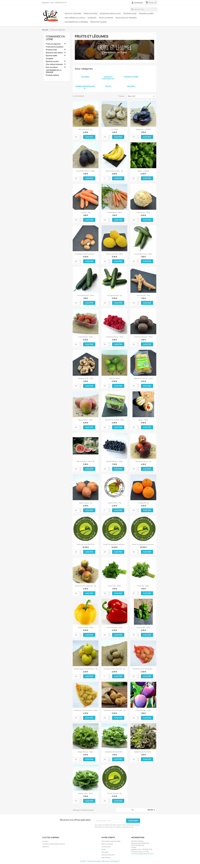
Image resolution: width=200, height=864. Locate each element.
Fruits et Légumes (73, 13)
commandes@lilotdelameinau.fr (142, 854)
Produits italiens (98, 22)
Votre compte (108, 837)
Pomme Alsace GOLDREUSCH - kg (86, 669)
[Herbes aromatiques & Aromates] (85, 84)
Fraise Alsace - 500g (85, 337)
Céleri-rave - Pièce (143, 212)
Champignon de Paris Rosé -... (85, 254)
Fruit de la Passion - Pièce (143, 337)
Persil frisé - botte (114, 586)
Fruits (108, 86)
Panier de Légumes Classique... (114, 544)
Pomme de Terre (131, 77)
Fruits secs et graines (126, 18)
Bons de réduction (108, 855)
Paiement (45, 847)
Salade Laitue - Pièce (85, 793)
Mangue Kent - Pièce (85, 420)
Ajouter (89, 137)
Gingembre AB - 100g (85, 378)
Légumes (85, 77)
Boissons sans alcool (110, 13)
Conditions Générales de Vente (53, 844)
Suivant (152, 810)
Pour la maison (106, 18)
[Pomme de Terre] (131, 74)
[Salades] (131, 84)
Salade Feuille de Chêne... (114, 752)
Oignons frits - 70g (114, 503)
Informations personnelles (111, 841)
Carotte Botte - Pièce (114, 212)
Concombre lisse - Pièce (143, 254)
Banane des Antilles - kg (114, 171)
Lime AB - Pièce (114, 378)
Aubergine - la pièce (143, 129)
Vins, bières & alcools (75, 18)
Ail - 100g (114, 129)
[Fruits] (108, 84)
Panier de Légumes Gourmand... (143, 544)
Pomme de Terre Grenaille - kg (114, 710)
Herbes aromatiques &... (85, 87)
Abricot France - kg (85, 129)
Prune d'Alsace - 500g (143, 710)
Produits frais (91, 13)
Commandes (106, 847)
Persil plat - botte (143, 586)
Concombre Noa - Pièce (85, 295)
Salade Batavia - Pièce (85, 752)
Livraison (45, 841)
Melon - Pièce (143, 420)
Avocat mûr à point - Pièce (85, 171)
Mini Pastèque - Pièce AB (85, 461)
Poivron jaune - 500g (85, 627)
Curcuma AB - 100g (143, 295)
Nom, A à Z (141, 96)
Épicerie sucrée (146, 13)
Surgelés (92, 18)
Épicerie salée (130, 13)
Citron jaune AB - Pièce (114, 254)
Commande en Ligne (55, 38)
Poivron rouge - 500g (114, 627)
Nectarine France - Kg (143, 461)
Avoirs (104, 849)
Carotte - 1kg (85, 212)
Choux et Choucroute (108, 78)
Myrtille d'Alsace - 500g (114, 461)
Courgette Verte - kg (114, 295)
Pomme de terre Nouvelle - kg (114, 669)
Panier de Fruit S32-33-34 (85, 544)
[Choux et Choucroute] (108, 74)
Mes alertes (106, 857)
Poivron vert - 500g (143, 627)
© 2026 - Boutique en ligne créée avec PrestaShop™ (100, 861)
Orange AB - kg (143, 503)
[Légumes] (85, 74)
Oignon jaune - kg (85, 503)
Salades (131, 86)
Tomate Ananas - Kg (114, 793)
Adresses (105, 852)
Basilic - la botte (143, 171)
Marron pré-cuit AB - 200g (114, 420)
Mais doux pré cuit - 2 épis (143, 378)
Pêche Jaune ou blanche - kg (85, 586)
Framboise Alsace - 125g (114, 337)
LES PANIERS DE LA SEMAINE (76, 22)
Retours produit (107, 844)
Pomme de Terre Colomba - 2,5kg (85, 710)
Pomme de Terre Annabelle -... (143, 669)
